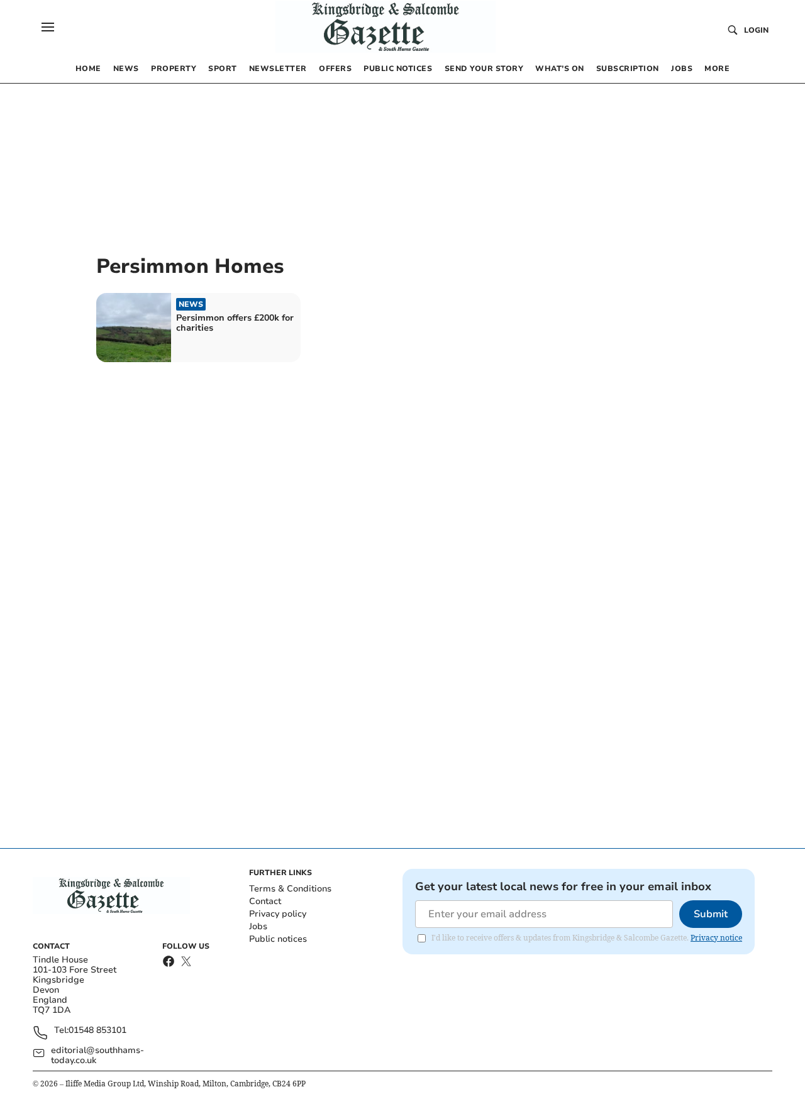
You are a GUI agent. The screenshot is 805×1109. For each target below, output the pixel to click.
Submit (711, 914)
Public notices (278, 939)
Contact (265, 901)
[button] (48, 27)
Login (756, 30)
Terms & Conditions (290, 889)
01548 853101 (97, 1030)
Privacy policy (277, 914)
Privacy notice (716, 937)
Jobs (258, 926)
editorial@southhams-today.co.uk (97, 1056)
